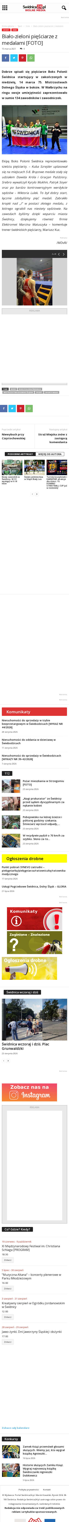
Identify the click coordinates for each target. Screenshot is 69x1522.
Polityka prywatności (29, 1489)
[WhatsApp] (31, 58)
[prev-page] (32, 494)
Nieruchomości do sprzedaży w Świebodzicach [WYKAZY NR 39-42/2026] (31, 757)
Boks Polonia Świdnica (30, 389)
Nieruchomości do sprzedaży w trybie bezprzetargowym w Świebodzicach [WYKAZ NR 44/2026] (32, 724)
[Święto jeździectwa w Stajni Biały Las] (34, 467)
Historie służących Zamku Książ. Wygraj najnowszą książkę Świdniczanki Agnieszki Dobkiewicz (43, 1470)
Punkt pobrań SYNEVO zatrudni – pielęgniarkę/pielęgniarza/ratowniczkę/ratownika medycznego (34, 870)
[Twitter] (14, 58)
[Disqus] (34, 545)
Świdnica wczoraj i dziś (22, 992)
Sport (20, 26)
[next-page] (37, 494)
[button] (63, 8)
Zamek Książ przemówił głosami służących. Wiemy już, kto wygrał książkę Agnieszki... (44, 1450)
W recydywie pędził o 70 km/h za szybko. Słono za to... (43, 837)
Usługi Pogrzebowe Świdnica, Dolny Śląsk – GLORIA (34, 886)
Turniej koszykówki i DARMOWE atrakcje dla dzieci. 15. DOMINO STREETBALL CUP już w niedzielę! (57, 482)
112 (7, 773)
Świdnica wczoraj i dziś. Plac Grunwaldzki (25, 1046)
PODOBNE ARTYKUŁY (20, 454)
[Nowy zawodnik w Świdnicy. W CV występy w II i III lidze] (12, 467)
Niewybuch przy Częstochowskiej (13, 436)
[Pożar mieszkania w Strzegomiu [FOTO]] (11, 786)
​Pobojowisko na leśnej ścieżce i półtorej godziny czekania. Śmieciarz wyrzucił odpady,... (42, 820)
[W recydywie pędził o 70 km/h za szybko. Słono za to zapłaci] (11, 840)
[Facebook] (5, 58)
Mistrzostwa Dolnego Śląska (18, 392)
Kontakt (47, 1489)
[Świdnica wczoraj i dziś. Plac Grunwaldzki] (34, 1020)
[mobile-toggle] (5, 8)
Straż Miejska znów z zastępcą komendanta (52, 438)
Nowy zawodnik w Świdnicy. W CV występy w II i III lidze (11, 480)
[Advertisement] (34, 348)
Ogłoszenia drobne (24, 858)
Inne (28, 26)
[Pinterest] (22, 58)
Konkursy (11, 1439)
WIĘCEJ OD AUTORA (49, 454)
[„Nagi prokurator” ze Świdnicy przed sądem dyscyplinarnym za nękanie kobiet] (11, 804)
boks (13, 389)
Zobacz (7, 1260)
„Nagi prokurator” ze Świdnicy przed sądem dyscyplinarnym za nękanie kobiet (43, 802)
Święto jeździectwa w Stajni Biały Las (33, 477)
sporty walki (51, 392)
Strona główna (8, 26)
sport (39, 392)
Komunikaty (18, 711)
